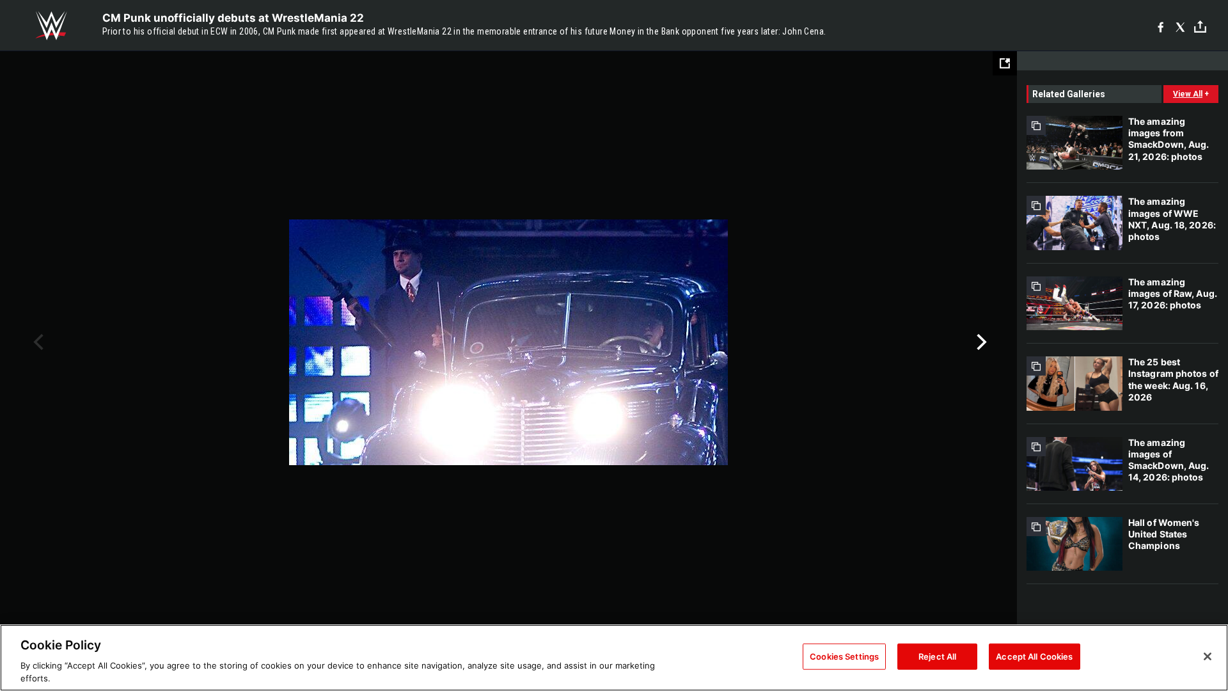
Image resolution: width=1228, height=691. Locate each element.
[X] (1180, 26)
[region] (614, 657)
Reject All (937, 656)
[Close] (1207, 656)
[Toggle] (1200, 26)
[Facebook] (1160, 26)
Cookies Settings (844, 656)
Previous (37, 342)
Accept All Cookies (1034, 656)
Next (980, 342)
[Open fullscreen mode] (1005, 63)
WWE (51, 25)
